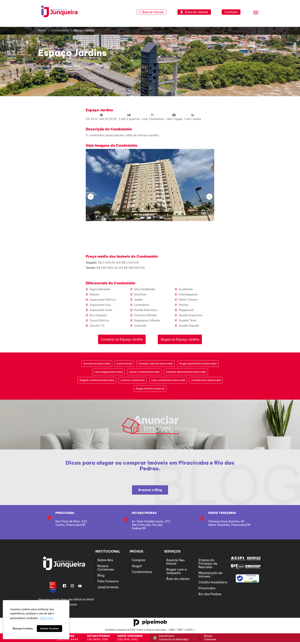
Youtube (80, 586)
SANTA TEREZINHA (222, 513)
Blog (101, 575)
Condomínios (142, 572)
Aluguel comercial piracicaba (96, 380)
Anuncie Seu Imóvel (175, 562)
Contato (231, 12)
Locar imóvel (124, 363)
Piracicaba (64, 513)
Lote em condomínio (132, 380)
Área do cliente (178, 579)
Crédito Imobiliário (213, 582)
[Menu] (255, 13)
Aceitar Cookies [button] (49, 628)
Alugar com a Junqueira (176, 571)
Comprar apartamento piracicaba (186, 371)
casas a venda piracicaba (144, 371)
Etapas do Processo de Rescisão (207, 563)
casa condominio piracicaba (168, 380)
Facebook (64, 586)
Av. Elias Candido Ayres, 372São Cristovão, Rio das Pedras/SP (151, 525)
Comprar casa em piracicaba (155, 363)
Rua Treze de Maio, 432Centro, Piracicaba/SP (71, 523)
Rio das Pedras (144, 513)
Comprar (138, 560)
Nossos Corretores (105, 567)
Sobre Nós (105, 560)
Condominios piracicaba (206, 380)
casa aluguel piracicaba (108, 371)
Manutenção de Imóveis (210, 574)
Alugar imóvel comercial (150, 388)
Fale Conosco (108, 581)
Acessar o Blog (150, 490)
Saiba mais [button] (46, 618)
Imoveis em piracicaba (96, 363)
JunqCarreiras (108, 587)
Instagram (72, 586)
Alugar (137, 566)
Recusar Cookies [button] (23, 628)
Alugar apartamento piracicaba (198, 363)
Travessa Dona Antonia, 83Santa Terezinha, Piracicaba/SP (229, 523)
